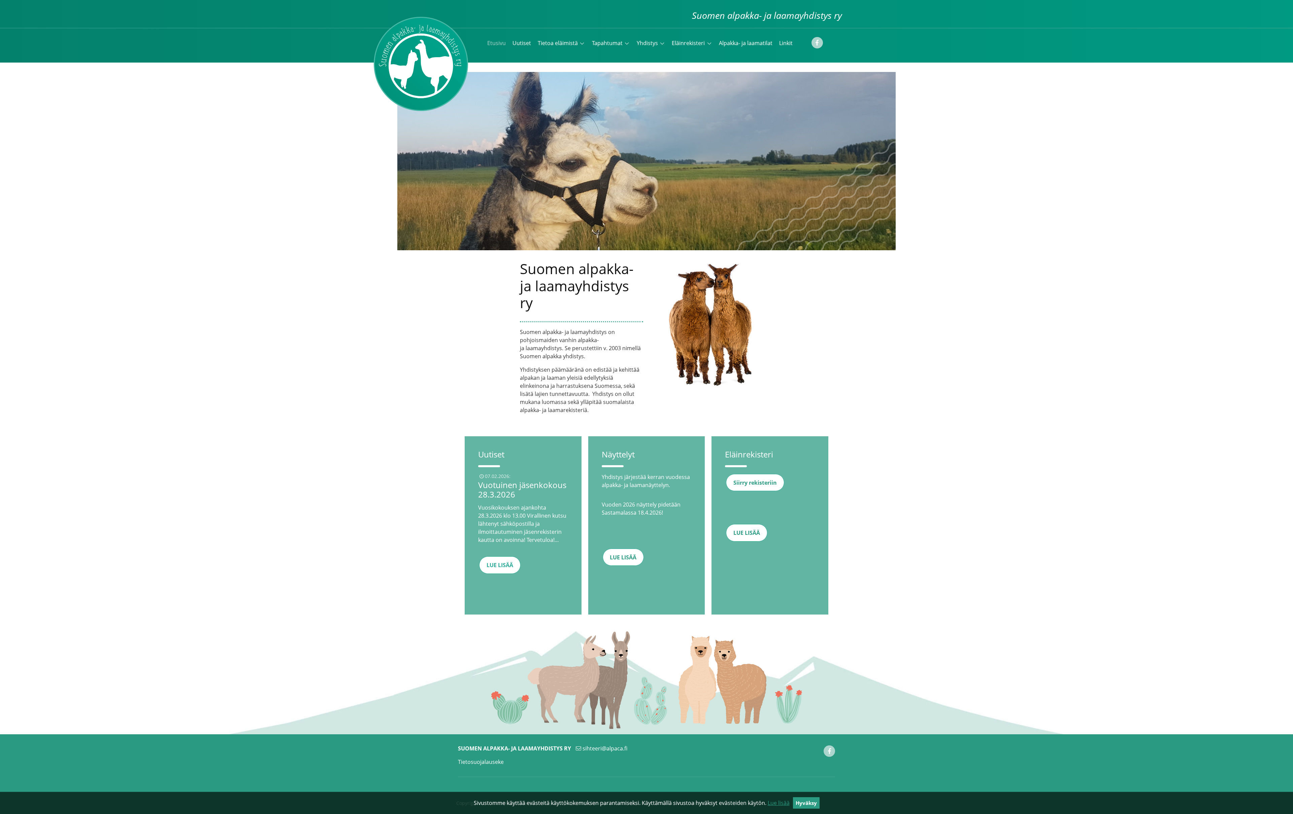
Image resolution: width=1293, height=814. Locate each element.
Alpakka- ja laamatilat (745, 43)
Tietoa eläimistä (558, 43)
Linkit (786, 43)
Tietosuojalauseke (481, 762)
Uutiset (521, 43)
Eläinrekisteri (688, 43)
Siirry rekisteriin (755, 482)
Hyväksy (806, 803)
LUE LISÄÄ (500, 565)
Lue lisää (779, 803)
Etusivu (496, 43)
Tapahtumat (607, 43)
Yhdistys (647, 43)
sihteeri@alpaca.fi (605, 748)
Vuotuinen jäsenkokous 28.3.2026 (522, 489)
